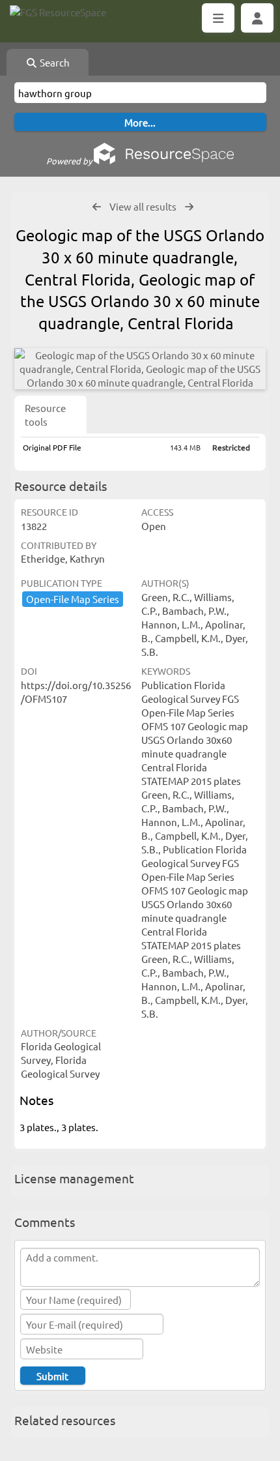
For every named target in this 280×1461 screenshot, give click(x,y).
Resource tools (45, 415)
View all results (142, 206)
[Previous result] (97, 207)
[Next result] (189, 207)
